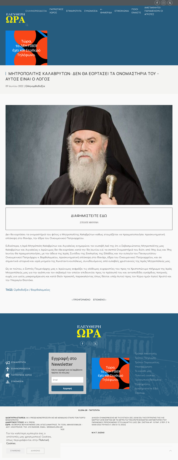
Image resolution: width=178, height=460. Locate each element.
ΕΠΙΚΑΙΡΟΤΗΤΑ (73, 11)
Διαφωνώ (35, 451)
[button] (27, 25)
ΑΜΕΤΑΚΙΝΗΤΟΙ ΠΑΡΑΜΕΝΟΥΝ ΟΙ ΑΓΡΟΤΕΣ (153, 11)
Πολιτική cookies (145, 375)
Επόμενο (99, 300)
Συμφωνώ (15, 451)
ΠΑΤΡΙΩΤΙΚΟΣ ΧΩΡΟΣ (56, 11)
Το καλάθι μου (143, 371)
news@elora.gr (55, 427)
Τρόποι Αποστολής (146, 353)
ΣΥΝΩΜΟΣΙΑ (90, 11)
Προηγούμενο (81, 300)
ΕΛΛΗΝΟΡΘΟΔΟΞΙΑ (36, 11)
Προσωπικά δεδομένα (148, 380)
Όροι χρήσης (142, 384)
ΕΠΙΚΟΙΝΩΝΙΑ (122, 11)
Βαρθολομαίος (40, 289)
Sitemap (139, 393)
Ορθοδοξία (21, 289)
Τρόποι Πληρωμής (145, 358)
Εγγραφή (67, 388)
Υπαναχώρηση (143, 367)
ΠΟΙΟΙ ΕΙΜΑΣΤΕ (136, 11)
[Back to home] (16, 18)
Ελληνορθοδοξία (35, 86)
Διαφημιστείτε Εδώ (146, 388)
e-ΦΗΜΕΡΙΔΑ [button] (106, 11)
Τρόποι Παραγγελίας (147, 362)
